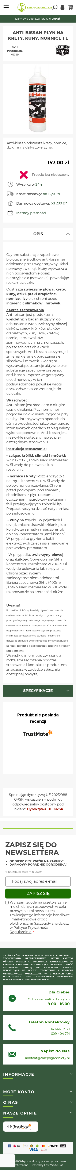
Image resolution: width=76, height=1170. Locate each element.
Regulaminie (20, 932)
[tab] (38, 234)
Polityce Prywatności (31, 928)
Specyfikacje (38, 690)
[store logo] (35, 7)
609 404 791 (60, 1034)
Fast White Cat (53, 1165)
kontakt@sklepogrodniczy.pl (47, 1058)
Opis (38, 234)
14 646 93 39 (60, 1029)
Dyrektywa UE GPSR (45, 809)
